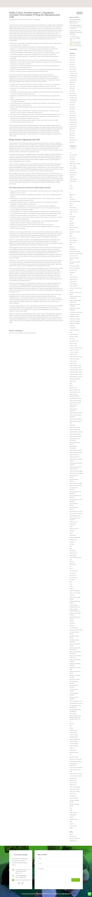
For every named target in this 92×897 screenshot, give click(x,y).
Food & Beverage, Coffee (75, 365)
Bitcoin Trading (73, 240)
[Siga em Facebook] (19, 883)
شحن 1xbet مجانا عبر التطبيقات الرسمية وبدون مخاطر (75, 38)
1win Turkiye (73, 166)
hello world (72, 425)
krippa (71, 526)
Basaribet (72, 225)
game (71, 383)
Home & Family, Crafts (75, 427)
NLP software (73, 550)
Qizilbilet (72, 621)
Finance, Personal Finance (76, 356)
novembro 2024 (73, 75)
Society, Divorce (73, 730)
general (30, 19)
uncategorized (73, 778)
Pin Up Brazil (73, 573)
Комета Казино (73, 812)
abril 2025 (72, 64)
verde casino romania (75, 791)
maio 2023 (72, 108)
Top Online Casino (74, 757)
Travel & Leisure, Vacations (76, 773)
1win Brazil (72, 159)
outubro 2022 (73, 124)
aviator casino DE (74, 209)
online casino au (73, 553)
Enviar (75, 880)
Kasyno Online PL (74, 522)
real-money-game (74, 627)
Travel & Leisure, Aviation (76, 759)
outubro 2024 (73, 77)
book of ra (72, 247)
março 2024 (72, 93)
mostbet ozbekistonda (75, 537)
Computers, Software (75, 323)
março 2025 (72, 66)
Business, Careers (74, 255)
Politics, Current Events (75, 593)
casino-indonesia (74, 286)
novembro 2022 (73, 122)
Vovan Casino (73, 793)
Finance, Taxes (73, 361)
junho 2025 (72, 60)
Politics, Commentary (75, 590)
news (71, 548)
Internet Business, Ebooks (76, 483)
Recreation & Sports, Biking (76, 630)
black (71, 244)
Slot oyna (72, 723)
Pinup (71, 584)
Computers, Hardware (75, 319)
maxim (71, 533)
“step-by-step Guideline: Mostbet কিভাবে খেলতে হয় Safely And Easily (75, 21)
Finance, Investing (74, 352)
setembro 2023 (73, 100)
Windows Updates (74, 798)
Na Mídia (72, 544)
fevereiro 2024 (73, 95)
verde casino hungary (75, 787)
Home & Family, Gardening (76, 431)
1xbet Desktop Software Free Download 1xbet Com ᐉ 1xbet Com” (76, 26)
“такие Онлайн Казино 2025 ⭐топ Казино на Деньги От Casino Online (76, 43)
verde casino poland (74, 789)
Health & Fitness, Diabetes (76, 412)
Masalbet (72, 530)
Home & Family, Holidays (75, 436)
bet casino (58, 28)
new (71, 546)
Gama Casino (73, 381)
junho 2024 (72, 86)
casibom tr (72, 272)
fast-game (72, 339)
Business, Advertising (75, 251)
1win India (72, 161)
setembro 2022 (73, 126)
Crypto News (73, 327)
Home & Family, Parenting (76, 450)
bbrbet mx (72, 229)
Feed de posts (73, 836)
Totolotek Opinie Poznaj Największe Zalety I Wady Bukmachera (76, 32)
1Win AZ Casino (73, 154)
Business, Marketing (74, 266)
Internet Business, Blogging (76, 471)
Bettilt (71, 236)
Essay (71, 332)
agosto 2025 (72, 55)
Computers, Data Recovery (76, 312)
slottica (71, 728)
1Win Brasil (72, 157)
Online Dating (73, 555)
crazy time (72, 325)
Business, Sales (73, 270)
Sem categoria (73, 713)
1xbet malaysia (73, 179)
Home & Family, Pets (74, 454)
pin (70, 566)
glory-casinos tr (73, 387)
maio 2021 (72, 142)
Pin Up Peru (72, 579)
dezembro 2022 (73, 120)
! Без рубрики (73, 148)
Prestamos (72, 595)
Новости (72, 817)
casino (71, 274)
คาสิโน (71, 828)
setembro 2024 (73, 80)
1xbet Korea (72, 174)
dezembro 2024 (73, 73)
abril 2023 (72, 111)
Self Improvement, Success (76, 701)
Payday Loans (73, 564)
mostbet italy (73, 535)
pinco (71, 582)
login (20, 333)
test (70, 754)
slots (71, 726)
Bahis (71, 214)
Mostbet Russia (73, 539)
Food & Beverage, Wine (75, 379)
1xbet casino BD (73, 172)
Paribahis (72, 562)
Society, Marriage (74, 734)
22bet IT (71, 188)
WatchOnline (73, 796)
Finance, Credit (73, 343)
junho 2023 (72, 106)
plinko (71, 586)
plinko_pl (72, 588)
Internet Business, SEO (75, 515)
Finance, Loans (73, 354)
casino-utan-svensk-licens (76, 288)
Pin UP (71, 568)
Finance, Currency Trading (76, 347)
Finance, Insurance (74, 350)
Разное (71, 823)
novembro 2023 (73, 97)
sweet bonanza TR (74, 752)
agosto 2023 (72, 102)
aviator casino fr (73, 212)
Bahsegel (72, 218)
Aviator (71, 205)
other (71, 559)
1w (70, 152)
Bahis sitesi (72, 216)
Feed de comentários (75, 838)
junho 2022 (72, 133)
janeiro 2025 (73, 71)
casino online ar (73, 281)
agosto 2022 (72, 129)
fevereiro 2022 (73, 140)
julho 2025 (72, 57)
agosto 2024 (72, 82)
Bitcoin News (73, 238)
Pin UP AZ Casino (74, 570)
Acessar (71, 834)
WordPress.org (73, 840)
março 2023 (72, 113)
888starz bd (72, 194)
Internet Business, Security (76, 511)
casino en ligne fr (74, 277)
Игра (71, 808)
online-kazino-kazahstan (75, 557)
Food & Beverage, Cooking (76, 370)
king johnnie (73, 524)
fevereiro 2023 (73, 115)
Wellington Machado (16, 19)
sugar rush (72, 748)
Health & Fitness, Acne (75, 390)
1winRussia (72, 170)
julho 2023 (72, 104)
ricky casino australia (75, 679)
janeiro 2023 (73, 117)
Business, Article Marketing (76, 253)
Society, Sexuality (74, 743)
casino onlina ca (73, 279)
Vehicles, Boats (73, 780)
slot (70, 721)
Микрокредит (73, 814)
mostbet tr (72, 542)
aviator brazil (73, 207)
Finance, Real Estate (74, 359)
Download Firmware (74, 330)
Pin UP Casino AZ (74, 577)
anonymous (72, 199)
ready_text (72, 625)
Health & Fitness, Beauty (75, 398)
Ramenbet (72, 623)
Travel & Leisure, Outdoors (76, 767)
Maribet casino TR (74, 528)
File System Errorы (74, 341)
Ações (71, 197)
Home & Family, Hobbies (75, 434)
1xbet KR (72, 177)
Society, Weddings (74, 745)
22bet (71, 185)
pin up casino (73, 575)
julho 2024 (72, 84)
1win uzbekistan (73, 168)
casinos (71, 290)
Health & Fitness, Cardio (75, 402)
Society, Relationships (75, 739)
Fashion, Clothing (74, 334)
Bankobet (72, 223)
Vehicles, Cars (73, 784)
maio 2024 (72, 89)
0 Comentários (36, 19)
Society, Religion (73, 741)
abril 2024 (72, 91)
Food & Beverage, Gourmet (76, 374)
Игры (71, 810)
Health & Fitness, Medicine (76, 419)
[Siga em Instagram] (22, 883)
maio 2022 (72, 135)
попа (71, 821)
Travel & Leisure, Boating (76, 761)
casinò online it (73, 283)
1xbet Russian (73, 181)
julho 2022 (72, 131)
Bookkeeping (73, 249)
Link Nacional (66, 894)
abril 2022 (72, 137)
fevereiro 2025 (73, 69)
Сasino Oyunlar (73, 826)
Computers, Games (74, 314)
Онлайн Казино (73, 819)
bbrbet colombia (74, 227)
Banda (71, 221)
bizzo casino (72, 242)
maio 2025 (72, 62)
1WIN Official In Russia (75, 163)
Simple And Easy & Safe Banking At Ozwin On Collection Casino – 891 (75, 717)
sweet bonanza (73, 750)
